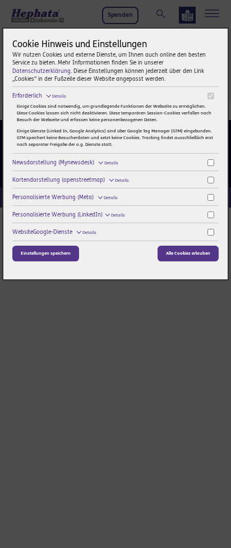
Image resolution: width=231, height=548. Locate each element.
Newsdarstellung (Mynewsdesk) (65, 162)
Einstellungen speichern (46, 253)
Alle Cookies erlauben (188, 253)
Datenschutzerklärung (41, 71)
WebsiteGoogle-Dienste (54, 232)
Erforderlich (39, 96)
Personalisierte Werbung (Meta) (65, 197)
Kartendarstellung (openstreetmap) (70, 180)
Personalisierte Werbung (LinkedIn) (68, 214)
